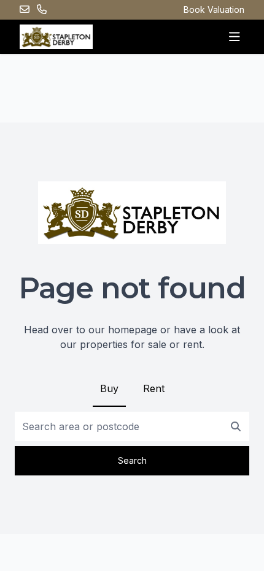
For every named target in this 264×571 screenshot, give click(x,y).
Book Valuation (214, 9)
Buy (109, 388)
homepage (132, 329)
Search (132, 460)
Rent (154, 388)
